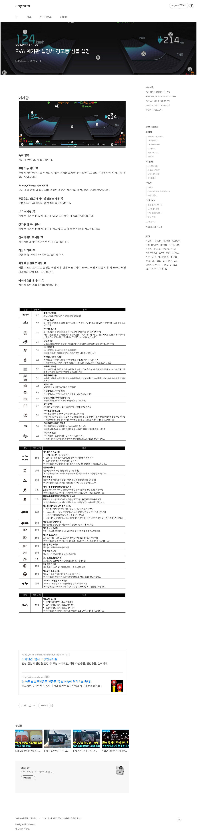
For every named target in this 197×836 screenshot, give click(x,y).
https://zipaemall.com (33, 677)
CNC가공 (150, 261)
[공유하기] (30, 705)
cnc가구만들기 (152, 269)
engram (22, 6)
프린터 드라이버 (154, 144)
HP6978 (156, 249)
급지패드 (164, 265)
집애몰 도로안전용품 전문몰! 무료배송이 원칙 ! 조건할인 (57, 681)
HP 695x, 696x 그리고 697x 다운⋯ (161, 96)
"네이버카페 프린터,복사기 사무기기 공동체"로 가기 (62, 818)
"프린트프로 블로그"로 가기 (25, 818)
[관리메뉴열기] (191, 5)
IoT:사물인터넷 (153, 174)
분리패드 (175, 253)
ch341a (163, 245)
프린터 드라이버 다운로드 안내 (158, 105)
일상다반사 (150, 200)
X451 (173, 249)
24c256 (173, 265)
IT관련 (149, 132)
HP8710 (165, 249)
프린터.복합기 (153, 140)
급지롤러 (149, 265)
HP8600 (163, 269)
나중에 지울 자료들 (154, 227)
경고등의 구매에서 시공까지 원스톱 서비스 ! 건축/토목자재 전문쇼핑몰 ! (61, 685)
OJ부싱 (162, 253)
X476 (157, 265)
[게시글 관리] (34, 705)
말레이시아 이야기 (155, 205)
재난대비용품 (163, 257)
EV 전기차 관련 (153, 209)
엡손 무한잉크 (151, 253)
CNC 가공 (152, 178)
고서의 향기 (151, 222)
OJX (168, 253)
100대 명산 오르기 (155, 213)
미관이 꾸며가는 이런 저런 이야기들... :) (37, 772)
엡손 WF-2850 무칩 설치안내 (158, 101)
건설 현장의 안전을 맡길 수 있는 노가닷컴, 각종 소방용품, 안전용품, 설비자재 (65, 663)
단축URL (151, 156)
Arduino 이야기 (154, 170)
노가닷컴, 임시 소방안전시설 (39, 659)
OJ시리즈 (151, 148)
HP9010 (155, 245)
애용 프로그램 (153, 152)
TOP (179, 819)
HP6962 (173, 257)
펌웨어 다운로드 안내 (154, 110)
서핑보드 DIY (153, 166)
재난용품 (166, 241)
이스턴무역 (176, 241)
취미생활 (150, 161)
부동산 (149, 183)
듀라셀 (153, 257)
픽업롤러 (149, 241)
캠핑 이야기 (152, 217)
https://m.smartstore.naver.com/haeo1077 (43, 654)
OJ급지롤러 (167, 261)
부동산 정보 (152, 195)
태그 (29, 16)
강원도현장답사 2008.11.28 (159, 191)
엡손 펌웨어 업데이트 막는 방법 (158, 92)
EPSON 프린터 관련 (155, 136)
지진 (148, 245)
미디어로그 (45, 16)
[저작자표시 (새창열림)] (52, 705)
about (63, 16)
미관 (148, 257)
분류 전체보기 (152, 127)
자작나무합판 (174, 245)
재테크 (150, 187)
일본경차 (158, 241)
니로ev (158, 261)
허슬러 (148, 249)
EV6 (175, 261)
